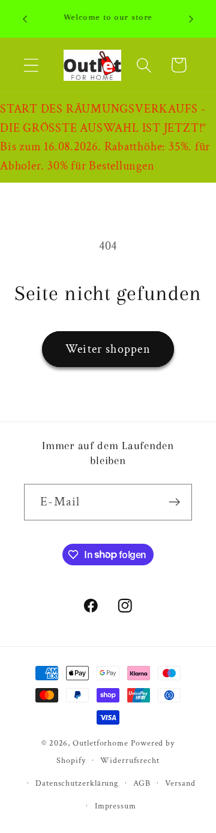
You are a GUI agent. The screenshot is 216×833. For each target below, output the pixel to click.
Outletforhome (100, 743)
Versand (180, 783)
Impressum (115, 805)
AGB (142, 783)
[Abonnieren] (174, 502)
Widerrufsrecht (130, 760)
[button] (31, 65)
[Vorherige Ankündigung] (25, 19)
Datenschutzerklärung (76, 783)
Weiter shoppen (108, 349)
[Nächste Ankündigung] (191, 19)
